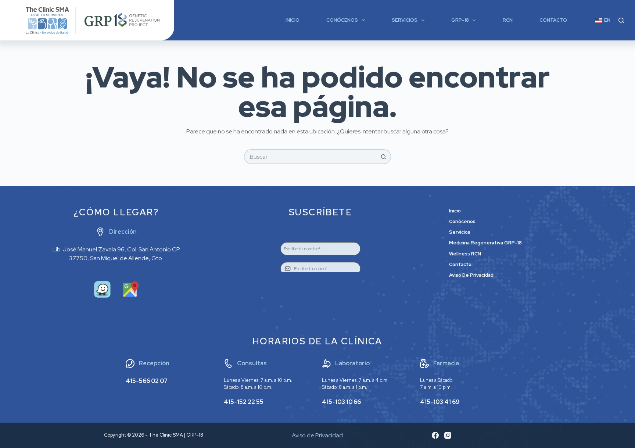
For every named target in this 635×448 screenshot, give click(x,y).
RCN (508, 20)
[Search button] (383, 156)
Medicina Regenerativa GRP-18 (485, 243)
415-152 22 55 (243, 402)
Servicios (404, 20)
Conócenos (342, 20)
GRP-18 (460, 20)
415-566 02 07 (147, 381)
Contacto (553, 20)
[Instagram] (447, 435)
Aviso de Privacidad (471, 275)
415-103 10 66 (341, 402)
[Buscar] (621, 20)
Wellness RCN (465, 254)
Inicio (292, 20)
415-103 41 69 (440, 402)
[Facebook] (435, 435)
